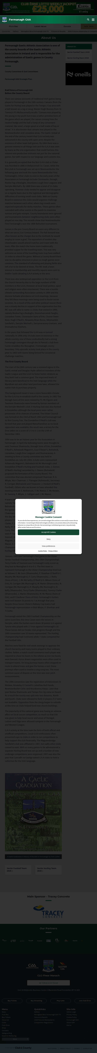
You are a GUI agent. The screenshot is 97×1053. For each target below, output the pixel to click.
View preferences (48, 546)
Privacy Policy (53, 551)
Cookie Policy (42, 551)
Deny (49, 539)
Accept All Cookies (48, 532)
